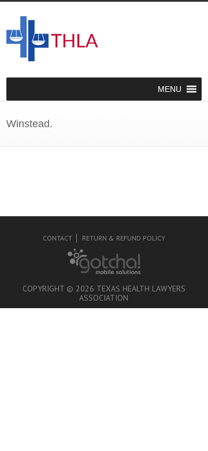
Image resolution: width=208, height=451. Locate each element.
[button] (169, 89)
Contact (57, 238)
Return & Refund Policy (123, 238)
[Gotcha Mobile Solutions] (104, 271)
